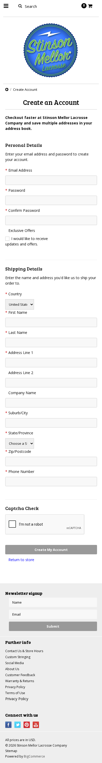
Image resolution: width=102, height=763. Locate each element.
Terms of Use (15, 693)
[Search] (20, 6)
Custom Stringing (17, 657)
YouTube (36, 725)
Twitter (17, 725)
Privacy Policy (15, 687)
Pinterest (27, 725)
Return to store (21, 559)
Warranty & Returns (19, 681)
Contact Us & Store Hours (24, 651)
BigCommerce (34, 756)
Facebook (8, 725)
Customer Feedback (20, 675)
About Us (12, 669)
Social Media (14, 663)
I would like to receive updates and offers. (26, 241)
